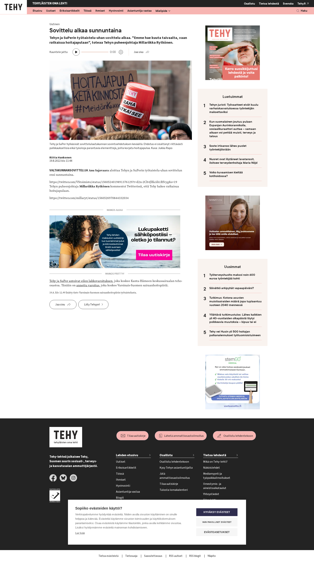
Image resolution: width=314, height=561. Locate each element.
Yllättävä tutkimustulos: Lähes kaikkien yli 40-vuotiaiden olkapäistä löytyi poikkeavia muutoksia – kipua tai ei (235, 318)
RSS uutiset (176, 556)
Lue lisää (80, 533)
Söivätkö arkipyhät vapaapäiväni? (231, 288)
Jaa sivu (138, 52)
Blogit (120, 498)
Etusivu (37, 11)
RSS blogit (195, 556)
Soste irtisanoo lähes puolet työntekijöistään (227, 147)
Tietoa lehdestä (269, 3)
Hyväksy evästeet (217, 512)
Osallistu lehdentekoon (238, 436)
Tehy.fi (301, 3)
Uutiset (51, 11)
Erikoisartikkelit (70, 11)
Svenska (288, 3)
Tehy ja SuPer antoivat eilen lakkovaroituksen (80, 281)
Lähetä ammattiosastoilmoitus (184, 436)
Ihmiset (100, 11)
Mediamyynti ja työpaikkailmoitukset (216, 476)
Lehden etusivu (127, 455)
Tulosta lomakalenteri (174, 490)
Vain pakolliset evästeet (217, 522)
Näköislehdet (211, 468)
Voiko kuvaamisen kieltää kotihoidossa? (226, 174)
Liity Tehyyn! (92, 305)
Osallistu (249, 3)
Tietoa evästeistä (108, 556)
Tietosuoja (131, 556)
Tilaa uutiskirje (136, 436)
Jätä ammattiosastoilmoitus (175, 476)
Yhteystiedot (211, 494)
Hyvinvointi (116, 11)
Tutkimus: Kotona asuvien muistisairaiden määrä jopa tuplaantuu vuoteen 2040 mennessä (235, 301)
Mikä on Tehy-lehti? (215, 462)
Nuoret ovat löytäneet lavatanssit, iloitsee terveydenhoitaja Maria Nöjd (233, 161)
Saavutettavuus (153, 556)
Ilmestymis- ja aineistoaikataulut (214, 486)
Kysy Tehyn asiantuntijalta (176, 468)
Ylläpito (212, 556)
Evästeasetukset (217, 532)
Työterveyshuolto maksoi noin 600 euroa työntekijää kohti (232, 276)
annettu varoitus (87, 285)
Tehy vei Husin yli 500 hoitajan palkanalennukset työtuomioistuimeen (235, 333)
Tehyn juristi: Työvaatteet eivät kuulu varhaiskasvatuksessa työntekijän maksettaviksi (233, 108)
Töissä (87, 11)
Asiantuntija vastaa (139, 11)
